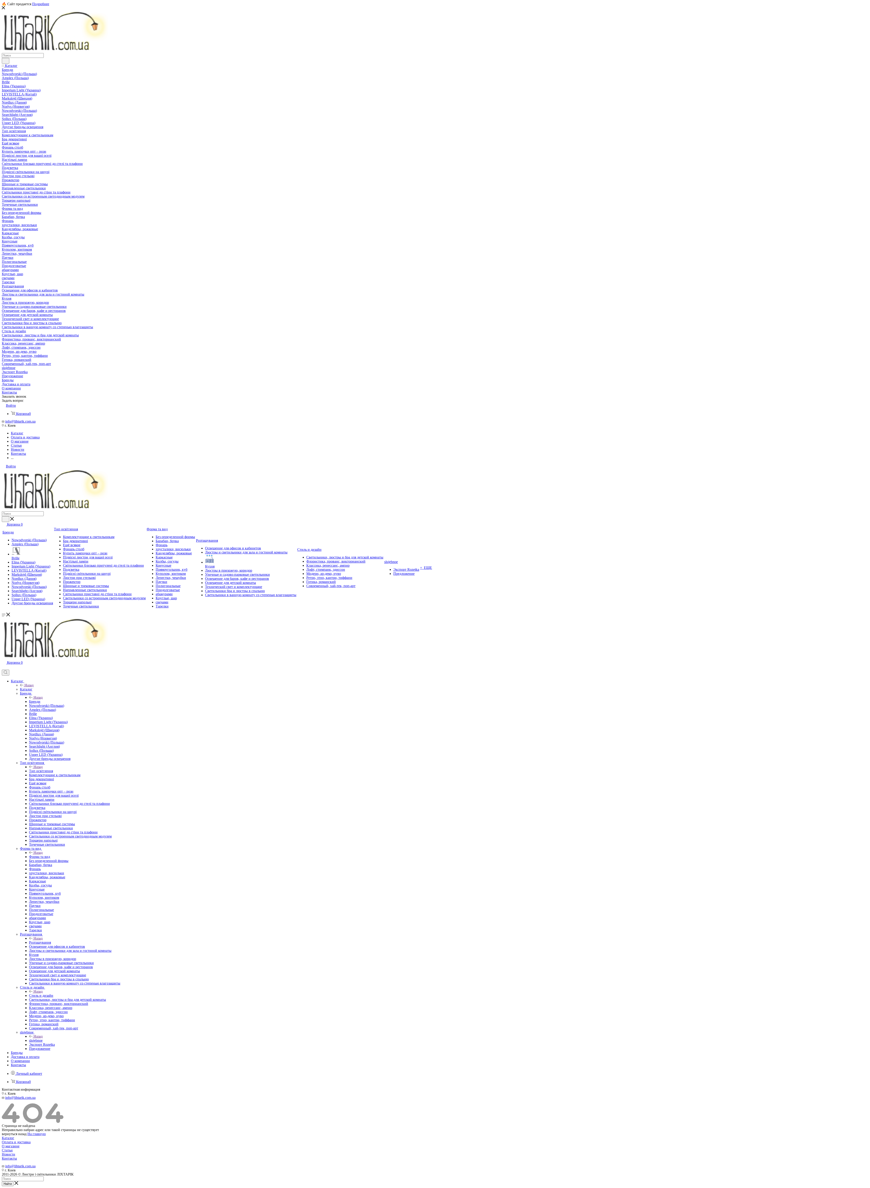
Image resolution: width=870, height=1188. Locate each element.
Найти (8, 1184)
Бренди (34, 701)
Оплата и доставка (16, 1142)
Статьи (7, 1150)
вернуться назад (14, 1134)
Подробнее (40, 4)
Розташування (40, 942)
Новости (8, 1154)
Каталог (26, 689)
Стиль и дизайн (41, 995)
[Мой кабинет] (4, 667)
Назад (29, 685)
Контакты (9, 1158)
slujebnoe (36, 1040)
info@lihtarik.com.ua (20, 421)
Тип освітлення (41, 771)
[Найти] (5, 61)
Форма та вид (39, 857)
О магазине (10, 1146)
